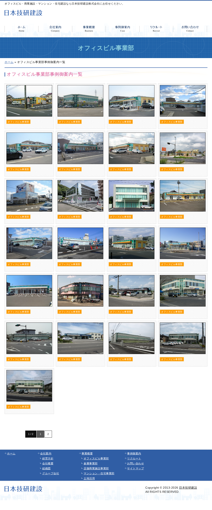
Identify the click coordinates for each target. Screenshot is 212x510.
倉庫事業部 (91, 463)
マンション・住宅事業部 (99, 473)
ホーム (11, 453)
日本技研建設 (188, 487)
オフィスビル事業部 (96, 458)
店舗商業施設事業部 (96, 468)
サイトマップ (135, 468)
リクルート (134, 458)
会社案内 (45, 453)
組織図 (46, 468)
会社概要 (47, 463)
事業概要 (87, 453)
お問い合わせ (135, 463)
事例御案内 (134, 453)
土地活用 (89, 478)
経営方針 (47, 458)
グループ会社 (50, 473)
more (29, 106)
